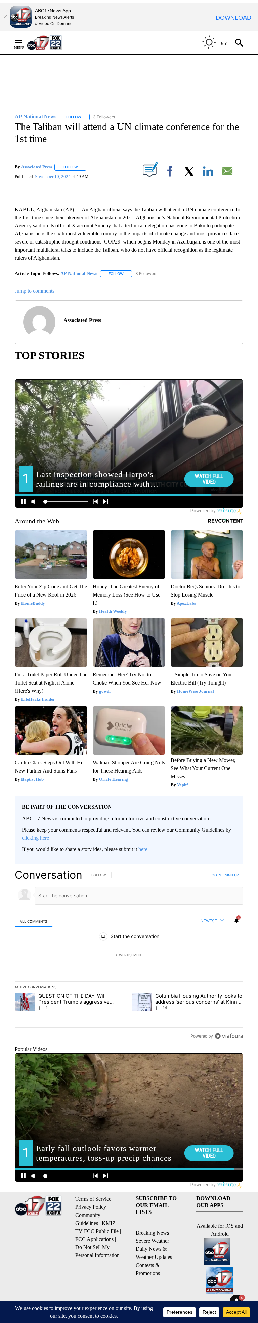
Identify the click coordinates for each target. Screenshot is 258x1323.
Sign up (232, 875)
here (142, 849)
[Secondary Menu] (23, 42)
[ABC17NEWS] (52, 42)
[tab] (33, 921)
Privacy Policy (90, 1207)
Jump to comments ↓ (36, 291)
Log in (215, 875)
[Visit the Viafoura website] (229, 1036)
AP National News (78, 273)
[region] (129, 955)
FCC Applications (94, 1239)
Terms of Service (93, 1199)
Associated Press (36, 166)
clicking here (35, 838)
